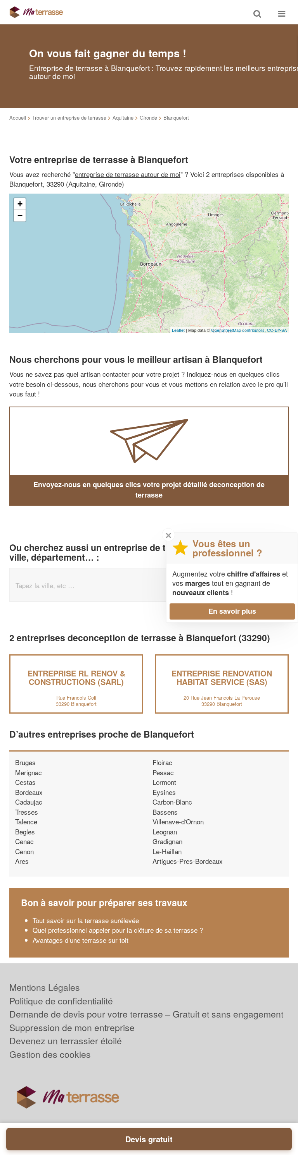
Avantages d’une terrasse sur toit (80, 940)
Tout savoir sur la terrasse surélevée (86, 920)
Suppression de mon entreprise (72, 1027)
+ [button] (20, 204)
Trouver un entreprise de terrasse (69, 117)
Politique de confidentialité (61, 1000)
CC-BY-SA (277, 330)
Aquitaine (123, 117)
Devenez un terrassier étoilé (65, 1040)
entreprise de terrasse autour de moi (127, 174)
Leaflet (178, 330)
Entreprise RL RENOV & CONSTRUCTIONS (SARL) (76, 677)
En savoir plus (232, 611)
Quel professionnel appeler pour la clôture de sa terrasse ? (118, 930)
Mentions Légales (44, 987)
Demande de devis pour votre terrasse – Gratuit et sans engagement (146, 1013)
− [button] (20, 215)
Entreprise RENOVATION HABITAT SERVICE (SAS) (222, 677)
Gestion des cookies (50, 1054)
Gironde (148, 117)
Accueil (17, 117)
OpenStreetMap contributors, (239, 330)
